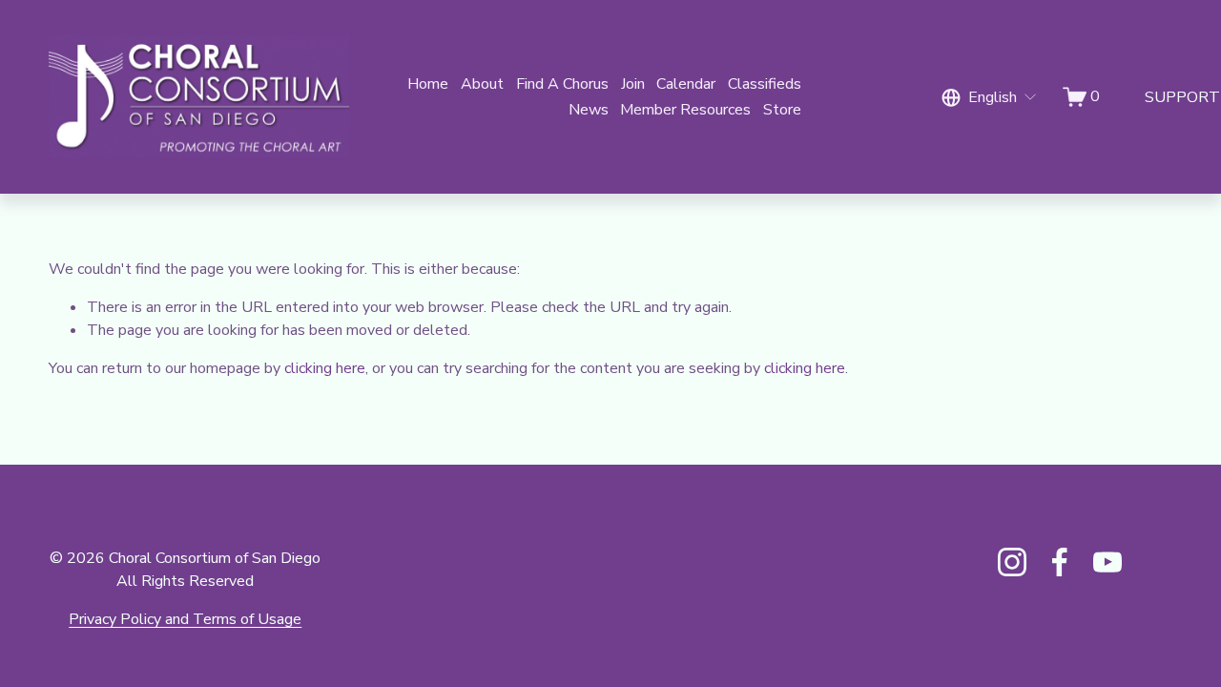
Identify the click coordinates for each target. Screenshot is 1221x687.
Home (427, 83)
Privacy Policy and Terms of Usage (185, 619)
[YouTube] (1107, 562)
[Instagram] (1012, 562)
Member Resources (685, 109)
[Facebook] (1060, 562)
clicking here (324, 368)
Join (633, 83)
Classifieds (764, 83)
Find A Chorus (562, 83)
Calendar (685, 83)
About (482, 83)
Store (782, 109)
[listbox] (990, 97)
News (589, 109)
